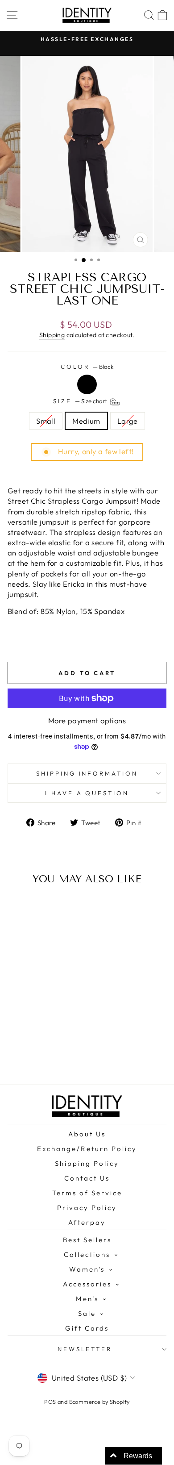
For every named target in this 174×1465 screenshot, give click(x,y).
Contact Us (87, 1178)
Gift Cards (87, 1328)
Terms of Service (87, 1193)
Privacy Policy (87, 1207)
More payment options (87, 720)
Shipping (52, 335)
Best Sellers (87, 1239)
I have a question (87, 793)
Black (87, 384)
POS (50, 1401)
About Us (87, 1134)
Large (127, 421)
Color (87, 366)
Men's (87, 1298)
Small (45, 421)
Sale (87, 1313)
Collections (87, 1254)
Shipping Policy (87, 1163)
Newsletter (85, 1348)
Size (80, 401)
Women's (87, 1269)
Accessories (87, 1284)
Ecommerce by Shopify (99, 1401)
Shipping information (87, 773)
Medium (86, 421)
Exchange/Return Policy (87, 1148)
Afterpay (87, 1222)
